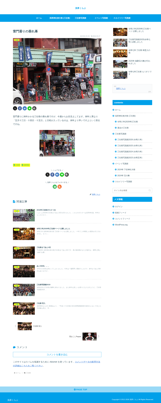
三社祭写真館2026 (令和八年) (129, 139)
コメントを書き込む (57, 354)
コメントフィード (122, 218)
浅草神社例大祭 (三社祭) (125, 116)
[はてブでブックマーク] (25, 108)
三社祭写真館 (120, 134)
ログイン (119, 206)
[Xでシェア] (15, 108)
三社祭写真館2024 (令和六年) (129, 151)
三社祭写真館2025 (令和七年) (129, 145)
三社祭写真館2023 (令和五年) (129, 158)
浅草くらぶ (121, 88)
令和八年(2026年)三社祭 (127, 122)
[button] (34, 108)
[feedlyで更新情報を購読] (55, 187)
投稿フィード (120, 212)
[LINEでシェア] (29, 108)
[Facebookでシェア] (20, 108)
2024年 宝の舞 (123, 175)
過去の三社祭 (123, 128)
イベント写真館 (121, 164)
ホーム (118, 110)
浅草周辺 (26, 165)
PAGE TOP (81, 389)
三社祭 (18, 165)
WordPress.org (121, 224)
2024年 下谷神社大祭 (126, 169)
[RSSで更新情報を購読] (60, 187)
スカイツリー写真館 (123, 181)
